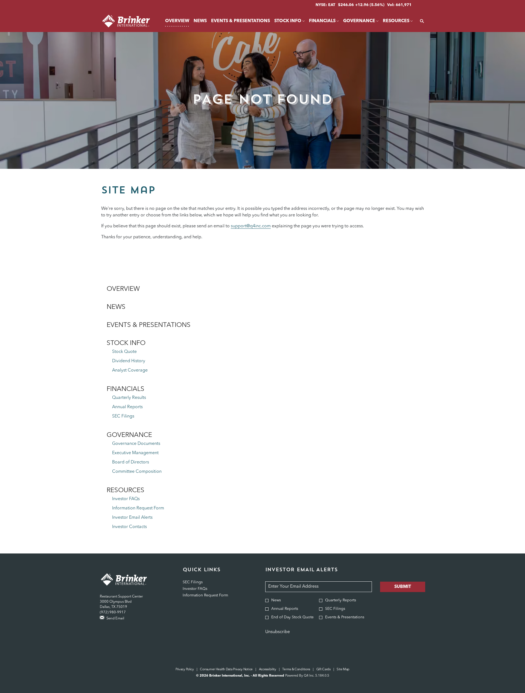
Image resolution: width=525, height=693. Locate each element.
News (116, 307)
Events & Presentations (149, 325)
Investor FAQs (126, 499)
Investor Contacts (129, 527)
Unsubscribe (277, 632)
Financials (125, 389)
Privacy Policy (185, 670)
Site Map (343, 670)
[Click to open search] (420, 21)
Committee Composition (137, 471)
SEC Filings (123, 416)
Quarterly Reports (340, 600)
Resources (125, 490)
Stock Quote (124, 352)
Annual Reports (127, 407)
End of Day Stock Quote (292, 617)
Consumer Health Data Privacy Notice (226, 670)
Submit (402, 587)
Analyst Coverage (130, 370)
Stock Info (126, 343)
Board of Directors (130, 462)
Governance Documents (136, 444)
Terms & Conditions (296, 670)
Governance (129, 435)
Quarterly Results (129, 398)
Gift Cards (323, 670)
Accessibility (267, 670)
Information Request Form (138, 508)
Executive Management (135, 453)
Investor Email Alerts (132, 517)
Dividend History (128, 361)
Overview (123, 289)
